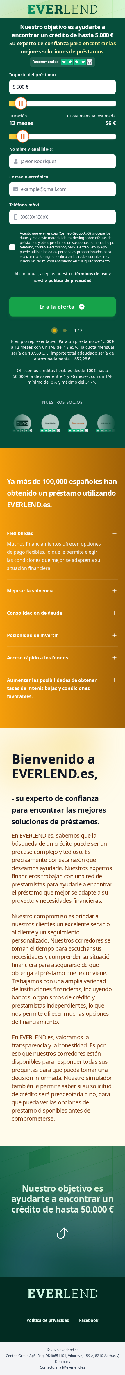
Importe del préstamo (32, 74)
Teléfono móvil (24, 205)
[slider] (21, 103)
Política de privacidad (47, 1320)
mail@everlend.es (70, 1367)
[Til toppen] (62, 1233)
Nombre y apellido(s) (31, 149)
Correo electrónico (28, 177)
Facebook (89, 1320)
